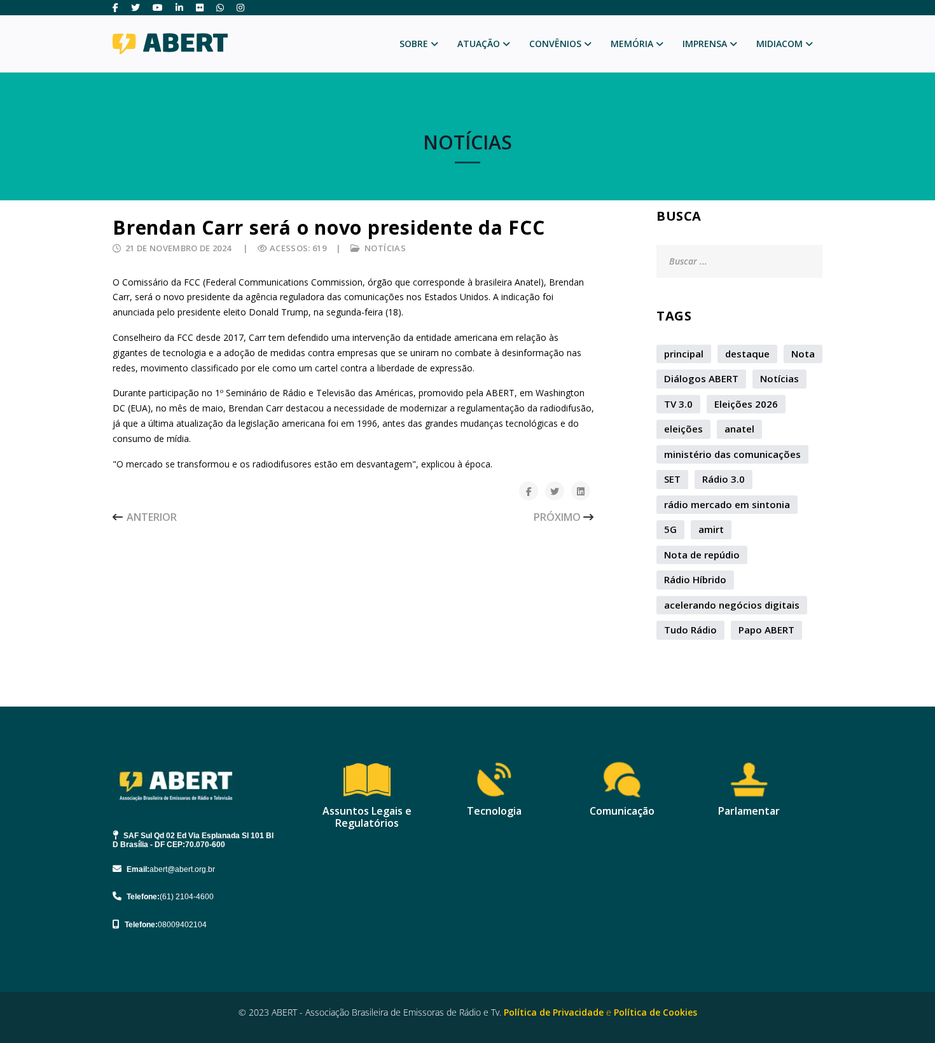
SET (672, 479)
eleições (683, 428)
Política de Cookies (655, 1012)
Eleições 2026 (746, 403)
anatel (739, 428)
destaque (747, 353)
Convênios (555, 44)
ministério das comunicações (732, 454)
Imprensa (704, 44)
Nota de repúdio (702, 554)
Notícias (385, 248)
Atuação (478, 44)
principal (683, 353)
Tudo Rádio (690, 629)
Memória (632, 44)
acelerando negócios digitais (732, 604)
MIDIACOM (779, 44)
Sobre (413, 44)
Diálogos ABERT (701, 378)
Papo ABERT (766, 629)
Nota (803, 353)
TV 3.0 (678, 403)
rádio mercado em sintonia (727, 504)
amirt (711, 529)
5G (670, 529)
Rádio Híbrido (695, 579)
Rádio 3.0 (723, 479)
